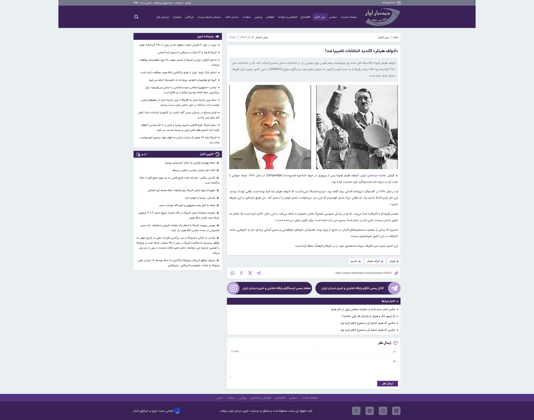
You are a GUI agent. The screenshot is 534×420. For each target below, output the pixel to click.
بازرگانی (190, 17)
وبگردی (177, 17)
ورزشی (259, 17)
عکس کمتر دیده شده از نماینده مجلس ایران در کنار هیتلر (363, 309)
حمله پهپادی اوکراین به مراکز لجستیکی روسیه (190, 163)
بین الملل (320, 17)
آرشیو (188, 3)
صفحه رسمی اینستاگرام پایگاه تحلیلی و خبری (276, 288)
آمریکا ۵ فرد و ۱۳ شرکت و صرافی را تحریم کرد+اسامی (187, 52)
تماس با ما (146, 3)
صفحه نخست (349, 17)
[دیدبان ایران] (381, 16)
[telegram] (369, 411)
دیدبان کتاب (232, 17)
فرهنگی (270, 17)
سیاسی (333, 17)
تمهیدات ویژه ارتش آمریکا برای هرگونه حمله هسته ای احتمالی (181, 190)
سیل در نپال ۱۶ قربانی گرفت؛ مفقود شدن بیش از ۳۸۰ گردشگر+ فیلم (178, 45)
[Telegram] (259, 273)
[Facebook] (241, 273)
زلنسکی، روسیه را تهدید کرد (200, 198)
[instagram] (383, 411)
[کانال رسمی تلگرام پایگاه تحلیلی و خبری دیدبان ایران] (394, 288)
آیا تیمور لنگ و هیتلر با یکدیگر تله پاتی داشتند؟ (368, 316)
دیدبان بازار (163, 17)
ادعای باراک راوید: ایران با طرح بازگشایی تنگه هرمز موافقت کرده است (179, 72)
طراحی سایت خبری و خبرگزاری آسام (153, 411)
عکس (220, 398)
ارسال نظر (387, 384)
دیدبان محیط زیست (210, 17)
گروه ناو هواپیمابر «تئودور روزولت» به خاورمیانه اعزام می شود (183, 80)
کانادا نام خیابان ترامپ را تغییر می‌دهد (193, 170)
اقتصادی (306, 17)
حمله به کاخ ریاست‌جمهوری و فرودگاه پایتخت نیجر (187, 205)
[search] (136, 17)
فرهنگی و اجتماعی (261, 398)
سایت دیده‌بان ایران (373, 175)
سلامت (247, 17)
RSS (136, 3)
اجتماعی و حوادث (287, 17)
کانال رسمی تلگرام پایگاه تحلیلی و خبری (352, 288)
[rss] (396, 411)
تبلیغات (179, 3)
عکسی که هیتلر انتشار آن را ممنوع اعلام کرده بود (367, 323)
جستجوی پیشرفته (163, 3)
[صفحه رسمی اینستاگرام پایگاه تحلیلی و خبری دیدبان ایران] (233, 288)
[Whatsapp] (232, 273)
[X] (250, 273)
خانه (395, 37)
